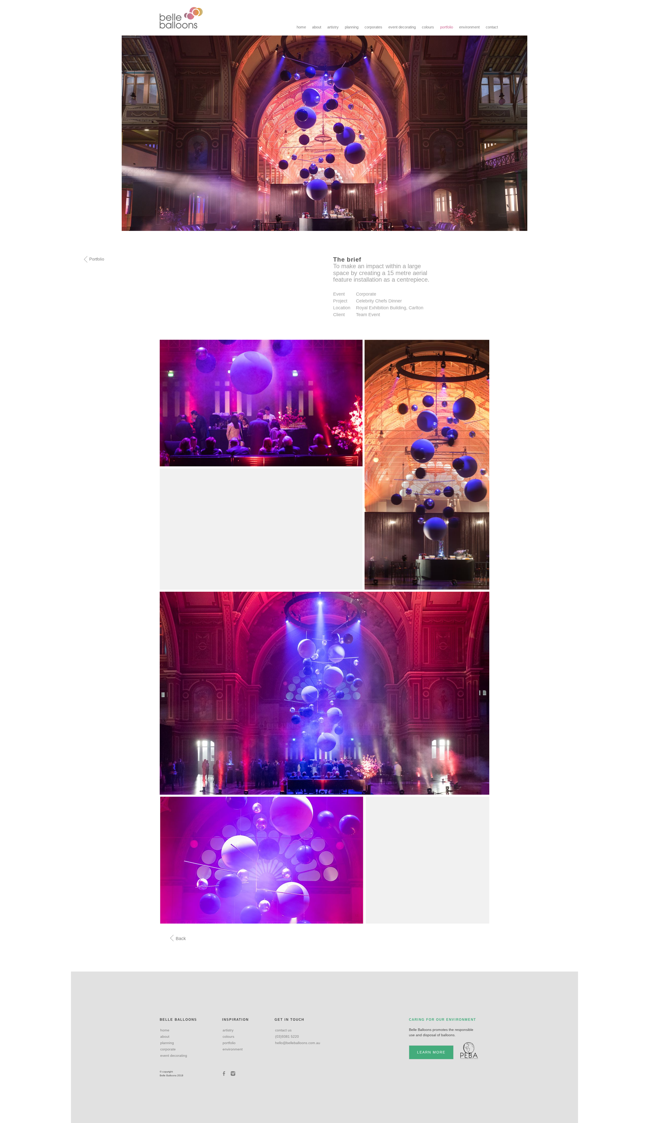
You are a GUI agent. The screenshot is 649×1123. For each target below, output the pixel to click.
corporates (373, 27)
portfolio (446, 27)
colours (428, 27)
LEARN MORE (431, 1052)
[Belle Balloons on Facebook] (224, 1073)
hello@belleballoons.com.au (297, 1043)
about (316, 27)
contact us (283, 1030)
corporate (168, 1049)
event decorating (402, 27)
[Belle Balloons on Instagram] (233, 1073)
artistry (333, 27)
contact (492, 27)
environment (469, 27)
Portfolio (96, 259)
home (301, 27)
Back (180, 938)
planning (351, 27)
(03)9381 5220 (287, 1036)
